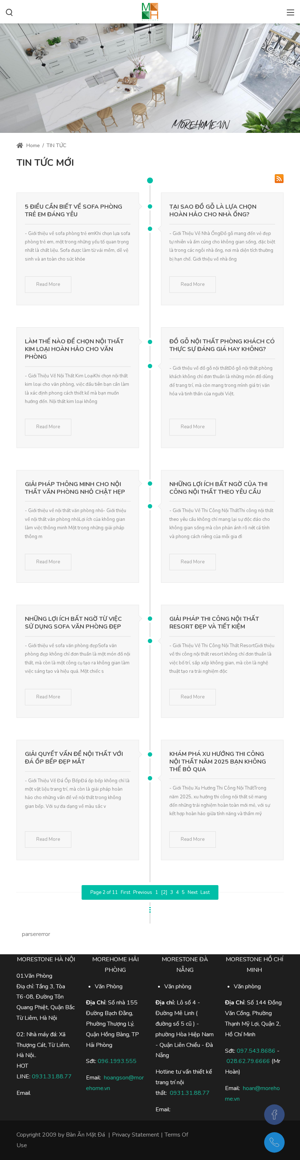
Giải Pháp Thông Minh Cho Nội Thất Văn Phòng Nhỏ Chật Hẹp (75, 488)
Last (205, 892)
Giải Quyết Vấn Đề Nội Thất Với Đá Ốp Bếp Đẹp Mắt (74, 758)
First (125, 892)
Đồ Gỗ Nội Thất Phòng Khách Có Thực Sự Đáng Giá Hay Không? (222, 345)
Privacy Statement (135, 1135)
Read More (48, 284)
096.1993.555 (117, 1061)
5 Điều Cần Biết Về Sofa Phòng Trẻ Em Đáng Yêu (73, 211)
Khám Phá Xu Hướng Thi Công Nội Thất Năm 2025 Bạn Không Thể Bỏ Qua (217, 761)
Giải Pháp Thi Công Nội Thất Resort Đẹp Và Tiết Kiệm (214, 623)
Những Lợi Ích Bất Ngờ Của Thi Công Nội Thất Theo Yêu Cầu (218, 488)
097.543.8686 (256, 1051)
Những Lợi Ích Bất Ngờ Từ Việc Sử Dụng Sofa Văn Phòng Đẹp (73, 623)
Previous (142, 892)
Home (32, 145)
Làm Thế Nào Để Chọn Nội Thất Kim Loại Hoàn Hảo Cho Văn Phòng (74, 349)
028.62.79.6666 (248, 1061)
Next (193, 892)
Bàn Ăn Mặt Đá (85, 1135)
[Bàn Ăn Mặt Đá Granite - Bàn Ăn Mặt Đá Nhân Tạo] (150, 11)
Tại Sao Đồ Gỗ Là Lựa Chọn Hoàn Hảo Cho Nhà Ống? (212, 211)
